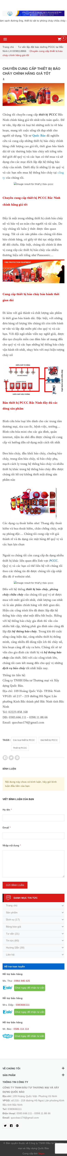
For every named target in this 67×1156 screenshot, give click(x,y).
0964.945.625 (22, 980)
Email (6, 827)
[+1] (17, 757)
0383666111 (23, 1004)
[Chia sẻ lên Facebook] (5, 757)
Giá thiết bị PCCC (49, 740)
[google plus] (17, 1125)
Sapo (41, 1153)
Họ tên (7, 809)
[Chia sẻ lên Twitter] (11, 757)
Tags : (7, 740)
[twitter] (5, 1125)
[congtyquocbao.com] (33, 13)
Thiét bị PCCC (20, 748)
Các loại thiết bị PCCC (24, 740)
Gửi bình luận (15, 885)
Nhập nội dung (12, 845)
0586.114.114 (21, 1029)
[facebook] (11, 1125)
